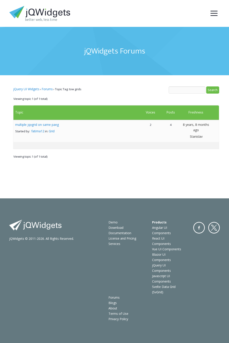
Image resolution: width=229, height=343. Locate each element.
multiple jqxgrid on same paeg (37, 124)
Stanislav (196, 136)
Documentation (119, 233)
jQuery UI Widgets (26, 89)
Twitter (214, 228)
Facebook (199, 228)
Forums (47, 89)
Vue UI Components (166, 249)
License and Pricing (122, 238)
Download (115, 227)
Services (114, 244)
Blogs (112, 303)
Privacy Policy (118, 319)
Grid (52, 131)
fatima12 (37, 131)
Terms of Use (118, 313)
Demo (113, 222)
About (112, 308)
